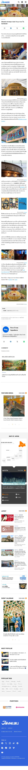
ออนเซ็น (20, 686)
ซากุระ (21, 688)
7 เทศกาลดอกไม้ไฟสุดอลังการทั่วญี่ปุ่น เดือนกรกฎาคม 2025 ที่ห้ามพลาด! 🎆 (18, 667)
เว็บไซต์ (20, 119)
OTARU (19, 497)
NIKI (18, 494)
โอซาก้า (14, 691)
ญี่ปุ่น (3, 681)
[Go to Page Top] (25, 767)
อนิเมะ (3, 691)
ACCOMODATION (18, 544)
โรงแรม (20, 684)
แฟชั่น (19, 691)
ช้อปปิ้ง (18, 556)
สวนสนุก (3, 318)
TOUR (16, 568)
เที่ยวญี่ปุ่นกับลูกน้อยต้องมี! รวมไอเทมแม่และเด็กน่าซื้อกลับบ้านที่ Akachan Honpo (20, 553)
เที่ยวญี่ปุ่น (13, 681)
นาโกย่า (10, 317)
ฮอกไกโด (6, 494)
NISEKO (6, 497)
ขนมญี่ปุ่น (16, 688)
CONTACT (10, 728)
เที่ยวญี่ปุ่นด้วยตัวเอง (6, 686)
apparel (21, 530)
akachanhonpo (22, 555)
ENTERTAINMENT (5, 317)
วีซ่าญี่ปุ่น (22, 568)
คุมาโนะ (23, 544)
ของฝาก (4, 684)
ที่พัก (21, 545)
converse (24, 530)
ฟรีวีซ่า (19, 568)
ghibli (14, 317)
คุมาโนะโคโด (17, 545)
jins (23, 520)
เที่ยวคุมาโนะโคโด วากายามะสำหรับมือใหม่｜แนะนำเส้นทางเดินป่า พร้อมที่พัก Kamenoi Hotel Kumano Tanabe (20, 540)
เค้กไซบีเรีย (22, 187)
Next (26, 483)
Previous (2, 483)
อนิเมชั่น (7, 318)
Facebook (10, 279)
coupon (16, 531)
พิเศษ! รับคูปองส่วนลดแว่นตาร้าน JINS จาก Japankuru (19, 518)
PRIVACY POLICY (18, 731)
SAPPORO (6, 500)
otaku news (17, 317)
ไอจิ (10, 318)
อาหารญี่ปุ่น (10, 684)
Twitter (15, 279)
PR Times (25, 98)
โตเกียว (21, 520)
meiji (15, 556)
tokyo (15, 684)
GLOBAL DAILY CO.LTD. (6, 731)
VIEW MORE (22, 393)
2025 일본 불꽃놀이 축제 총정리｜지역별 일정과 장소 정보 (18, 653)
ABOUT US (3, 728)
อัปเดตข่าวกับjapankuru (19, 569)
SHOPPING (17, 520)
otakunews (9, 691)
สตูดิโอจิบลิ (22, 317)
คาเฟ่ (11, 688)
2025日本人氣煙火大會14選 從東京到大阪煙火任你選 (18, 660)
